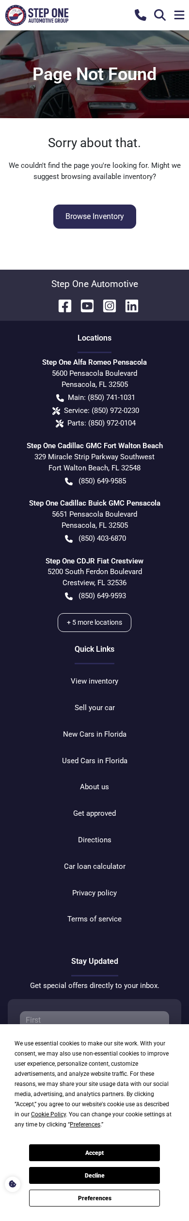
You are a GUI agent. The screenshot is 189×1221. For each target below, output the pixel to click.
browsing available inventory (107, 176)
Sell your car (95, 707)
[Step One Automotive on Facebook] (61, 305)
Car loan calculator (95, 866)
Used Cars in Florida (94, 760)
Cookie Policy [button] (48, 1114)
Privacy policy (94, 893)
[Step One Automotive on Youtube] (83, 305)
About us (94, 786)
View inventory (94, 681)
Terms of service (94, 919)
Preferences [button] (85, 1124)
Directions (94, 840)
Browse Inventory (94, 216)
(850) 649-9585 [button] (102, 481)
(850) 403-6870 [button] (102, 538)
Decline (95, 1175)
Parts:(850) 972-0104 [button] (101, 423)
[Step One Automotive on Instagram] (105, 305)
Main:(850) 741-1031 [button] (101, 397)
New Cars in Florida (94, 734)
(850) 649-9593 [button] (102, 595)
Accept (94, 1153)
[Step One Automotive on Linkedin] (128, 305)
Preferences (94, 1198)
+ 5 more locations (94, 622)
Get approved (94, 813)
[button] (140, 15)
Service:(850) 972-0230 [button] (101, 410)
